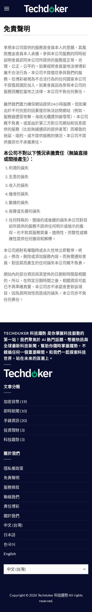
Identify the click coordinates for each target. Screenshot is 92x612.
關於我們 (11, 515)
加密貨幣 (11, 401)
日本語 (9, 534)
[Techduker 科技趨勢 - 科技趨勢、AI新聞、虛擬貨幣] (46, 8)
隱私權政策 (13, 468)
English (10, 553)
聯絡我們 (11, 496)
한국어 (9, 544)
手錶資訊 (11, 420)
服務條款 (11, 487)
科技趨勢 (11, 439)
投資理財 (11, 430)
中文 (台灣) (13, 525)
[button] (7, 8)
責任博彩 (11, 506)
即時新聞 (11, 410)
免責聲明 (11, 477)
